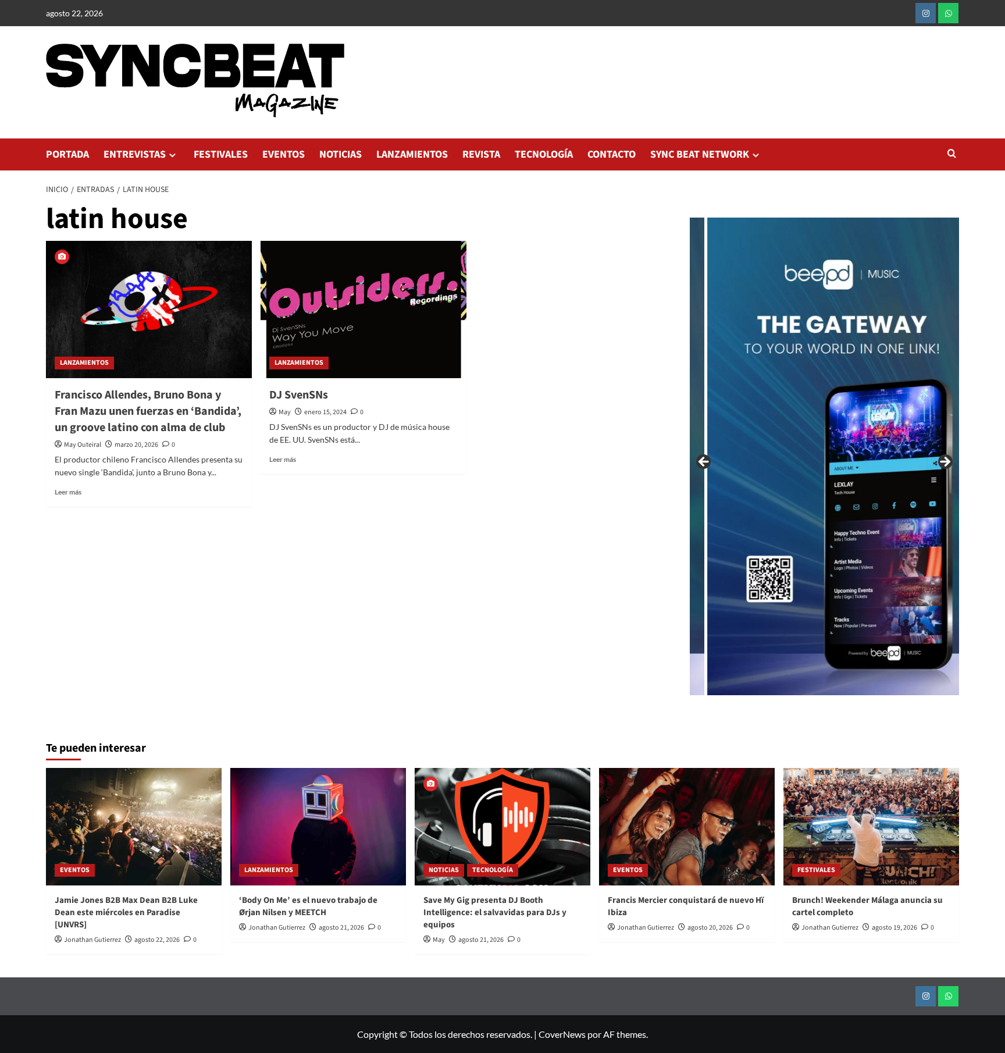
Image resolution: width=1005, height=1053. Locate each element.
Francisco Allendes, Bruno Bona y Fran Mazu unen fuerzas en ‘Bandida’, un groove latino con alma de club (148, 411)
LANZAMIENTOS (412, 154)
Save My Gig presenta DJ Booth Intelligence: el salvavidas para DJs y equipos (494, 912)
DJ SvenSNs (298, 395)
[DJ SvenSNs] (363, 309)
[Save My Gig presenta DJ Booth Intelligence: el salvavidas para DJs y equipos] (502, 826)
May (285, 412)
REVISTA (481, 154)
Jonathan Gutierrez (92, 940)
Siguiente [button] (944, 462)
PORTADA (67, 154)
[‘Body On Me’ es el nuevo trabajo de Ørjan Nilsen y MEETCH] (318, 826)
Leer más (68, 492)
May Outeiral (82, 445)
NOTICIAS (340, 154)
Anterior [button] (704, 462)
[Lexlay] (766, 456)
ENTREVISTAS (135, 154)
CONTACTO (611, 154)
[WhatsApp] (948, 13)
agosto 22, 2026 (157, 940)
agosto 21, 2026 (341, 928)
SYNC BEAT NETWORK (699, 154)
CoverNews (562, 1034)
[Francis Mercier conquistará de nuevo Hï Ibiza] (687, 826)
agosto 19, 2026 (894, 928)
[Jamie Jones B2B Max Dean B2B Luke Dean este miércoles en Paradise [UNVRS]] (134, 826)
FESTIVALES (221, 154)
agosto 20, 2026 (710, 928)
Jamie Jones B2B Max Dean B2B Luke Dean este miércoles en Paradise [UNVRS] (126, 912)
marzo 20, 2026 (136, 445)
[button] (952, 154)
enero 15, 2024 (325, 412)
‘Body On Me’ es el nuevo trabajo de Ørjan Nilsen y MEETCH (308, 906)
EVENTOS (283, 154)
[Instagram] (925, 13)
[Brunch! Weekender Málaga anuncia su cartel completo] (871, 826)
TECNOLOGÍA (544, 154)
